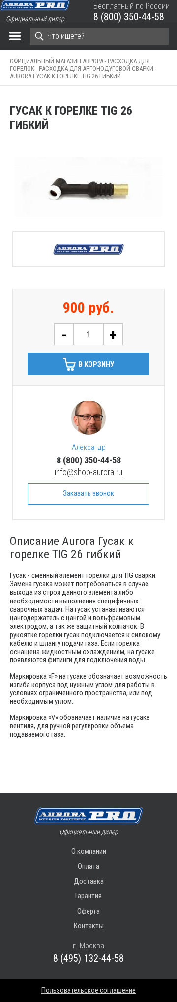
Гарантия (88, 895)
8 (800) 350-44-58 (128, 17)
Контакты (89, 925)
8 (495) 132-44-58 (88, 958)
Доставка (89, 881)
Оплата (88, 866)
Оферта (88, 911)
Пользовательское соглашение (88, 990)
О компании (88, 851)
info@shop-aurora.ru (88, 472)
